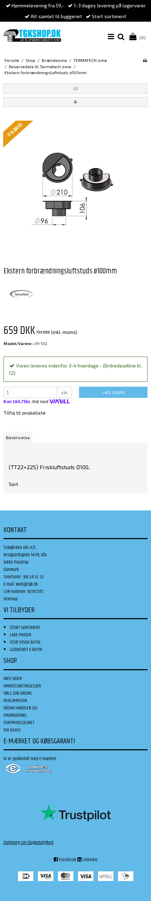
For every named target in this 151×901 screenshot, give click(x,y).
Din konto (12, 730)
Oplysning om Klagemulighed (28, 842)
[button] (75, 88)
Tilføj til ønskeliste (25, 413)
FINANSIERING (15, 715)
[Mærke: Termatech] (21, 294)
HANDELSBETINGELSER (22, 686)
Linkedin (89, 860)
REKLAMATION (15, 701)
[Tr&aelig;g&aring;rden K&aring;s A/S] (32, 35)
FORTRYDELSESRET (19, 723)
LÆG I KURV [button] (113, 392)
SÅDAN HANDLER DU (20, 708)
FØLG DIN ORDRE (18, 693)
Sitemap (11, 599)
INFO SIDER (13, 678)
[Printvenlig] (144, 60)
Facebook (67, 860)
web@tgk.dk (27, 584)
